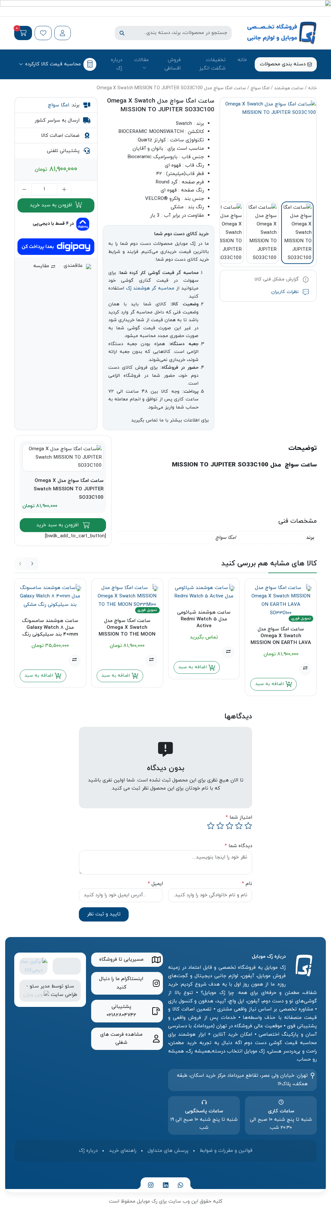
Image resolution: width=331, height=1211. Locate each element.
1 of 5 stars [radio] (248, 826)
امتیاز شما (239, 817)
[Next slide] (32, 563)
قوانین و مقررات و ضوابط (226, 1150)
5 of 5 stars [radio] (211, 826)
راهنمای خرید (122, 1150)
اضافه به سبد (193, 667)
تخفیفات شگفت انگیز (212, 64)
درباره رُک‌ (116, 64)
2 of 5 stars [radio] (239, 826)
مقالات (141, 59)
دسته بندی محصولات (283, 64)
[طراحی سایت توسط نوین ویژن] (36, 994)
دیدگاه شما (238, 845)
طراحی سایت (64, 994)
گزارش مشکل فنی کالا (277, 279)
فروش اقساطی (173, 64)
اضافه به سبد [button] (270, 684)
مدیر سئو (40, 986)
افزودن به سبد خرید (52, 205)
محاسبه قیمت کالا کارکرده (53, 64)
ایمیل (155, 883)
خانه (242, 59)
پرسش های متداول (168, 1150)
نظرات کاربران (285, 292)
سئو (69, 986)
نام (247, 883)
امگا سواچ (260, 88)
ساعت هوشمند (289, 88)
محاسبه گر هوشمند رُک (150, 288)
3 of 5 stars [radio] (229, 826)
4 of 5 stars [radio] (220, 826)
